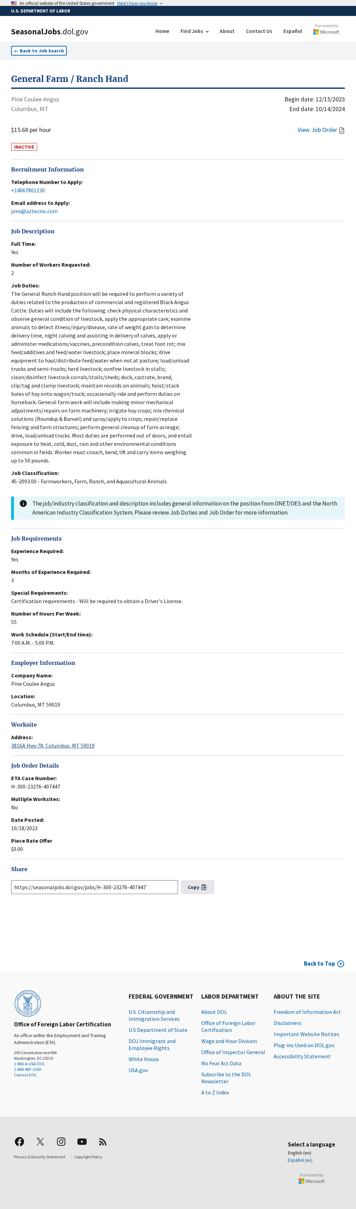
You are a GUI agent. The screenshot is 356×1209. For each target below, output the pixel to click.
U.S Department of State (158, 1029)
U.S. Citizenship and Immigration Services (154, 1015)
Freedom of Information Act (307, 1011)
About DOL (214, 1011)
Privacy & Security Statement (39, 1156)
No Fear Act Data (221, 1063)
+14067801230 (28, 190)
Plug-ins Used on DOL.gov (304, 1045)
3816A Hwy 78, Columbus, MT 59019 (53, 745)
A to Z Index (215, 1092)
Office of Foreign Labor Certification (228, 1026)
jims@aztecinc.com (34, 211)
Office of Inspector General (233, 1052)
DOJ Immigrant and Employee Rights (152, 1044)
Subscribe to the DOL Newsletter (226, 1078)
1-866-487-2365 (27, 1069)
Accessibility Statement (302, 1056)
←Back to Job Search (39, 51)
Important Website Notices (306, 1034)
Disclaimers (287, 1022)
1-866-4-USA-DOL (29, 1063)
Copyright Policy (88, 1156)
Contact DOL (25, 1074)
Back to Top (319, 963)
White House (144, 1059)
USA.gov (138, 1070)
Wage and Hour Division (229, 1040)
